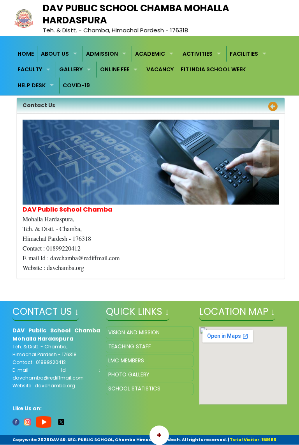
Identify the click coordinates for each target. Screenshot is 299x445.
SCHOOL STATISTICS (134, 388)
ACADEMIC (150, 54)
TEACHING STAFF (129, 346)
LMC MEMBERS (126, 360)
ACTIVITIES (198, 54)
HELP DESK (32, 85)
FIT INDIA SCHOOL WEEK (213, 69)
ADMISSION (102, 54)
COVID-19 (76, 85)
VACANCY (160, 69)
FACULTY (30, 69)
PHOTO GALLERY (128, 374)
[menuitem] (26, 54)
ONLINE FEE (114, 69)
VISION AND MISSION (134, 332)
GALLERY (71, 69)
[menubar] (149, 70)
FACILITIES (244, 54)
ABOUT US (55, 54)
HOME (26, 54)
